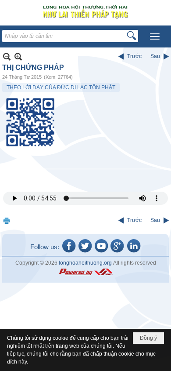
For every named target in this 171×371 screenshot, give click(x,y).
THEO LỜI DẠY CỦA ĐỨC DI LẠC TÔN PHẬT (61, 87)
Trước (134, 56)
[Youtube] (101, 252)
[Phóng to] (18, 56)
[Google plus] (117, 252)
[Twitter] (85, 252)
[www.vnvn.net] (85, 272)
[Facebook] (68, 252)
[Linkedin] (133, 252)
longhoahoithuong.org (85, 263)
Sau (155, 56)
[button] (154, 36)
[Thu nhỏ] (6, 56)
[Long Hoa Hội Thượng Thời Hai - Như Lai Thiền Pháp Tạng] (85, 11)
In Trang (6, 220)
